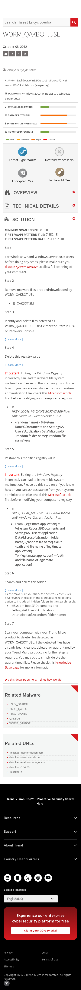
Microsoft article (59, 393)
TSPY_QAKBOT (19, 704)
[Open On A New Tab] (18, 53)
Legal (45, 952)
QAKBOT (14, 718)
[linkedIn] (25, 53)
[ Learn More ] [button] (14, 339)
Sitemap (9, 966)
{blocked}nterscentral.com (24, 757)
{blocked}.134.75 (19, 767)
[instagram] (38, 878)
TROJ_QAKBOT (19, 713)
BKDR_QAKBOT (19, 708)
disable (21, 267)
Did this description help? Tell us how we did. (33, 679)
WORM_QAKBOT (20, 723)
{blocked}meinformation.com (26, 752)
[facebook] (12, 53)
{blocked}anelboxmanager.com (27, 762)
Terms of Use (50, 959)
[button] (40, 206)
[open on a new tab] (28, 878)
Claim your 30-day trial (34, 929)
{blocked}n (15, 771)
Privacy (8, 952)
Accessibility (11, 959)
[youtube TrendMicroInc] (48, 878)
